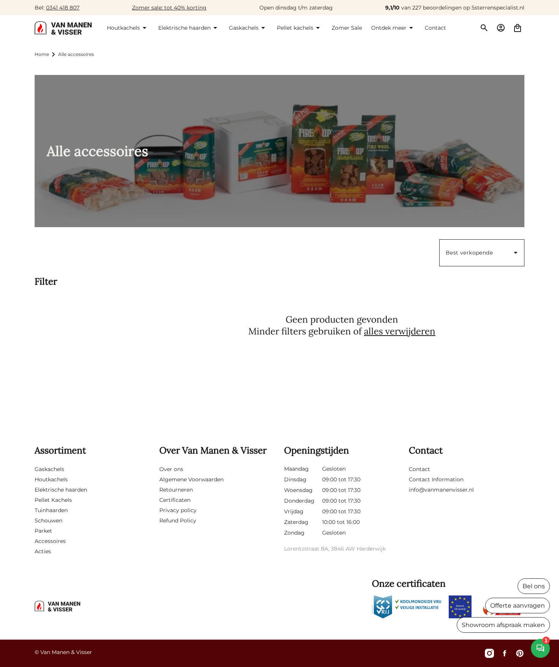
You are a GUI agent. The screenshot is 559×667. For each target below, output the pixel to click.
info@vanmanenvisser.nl (441, 489)
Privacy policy (178, 510)
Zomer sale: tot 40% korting (169, 7)
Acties (43, 551)
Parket (43, 530)
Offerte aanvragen (517, 605)
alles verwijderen (399, 331)
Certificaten (175, 500)
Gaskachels (49, 469)
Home (42, 54)
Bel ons (533, 586)
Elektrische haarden (61, 489)
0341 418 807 (62, 7)
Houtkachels (51, 479)
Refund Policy (177, 520)
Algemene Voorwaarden (191, 479)
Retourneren (176, 489)
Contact (419, 469)
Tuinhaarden (51, 510)
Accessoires (50, 541)
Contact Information (436, 479)
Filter (46, 281)
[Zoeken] (484, 27)
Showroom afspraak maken (503, 625)
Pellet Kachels (53, 500)
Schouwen (48, 520)
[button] (128, 28)
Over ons (171, 469)
